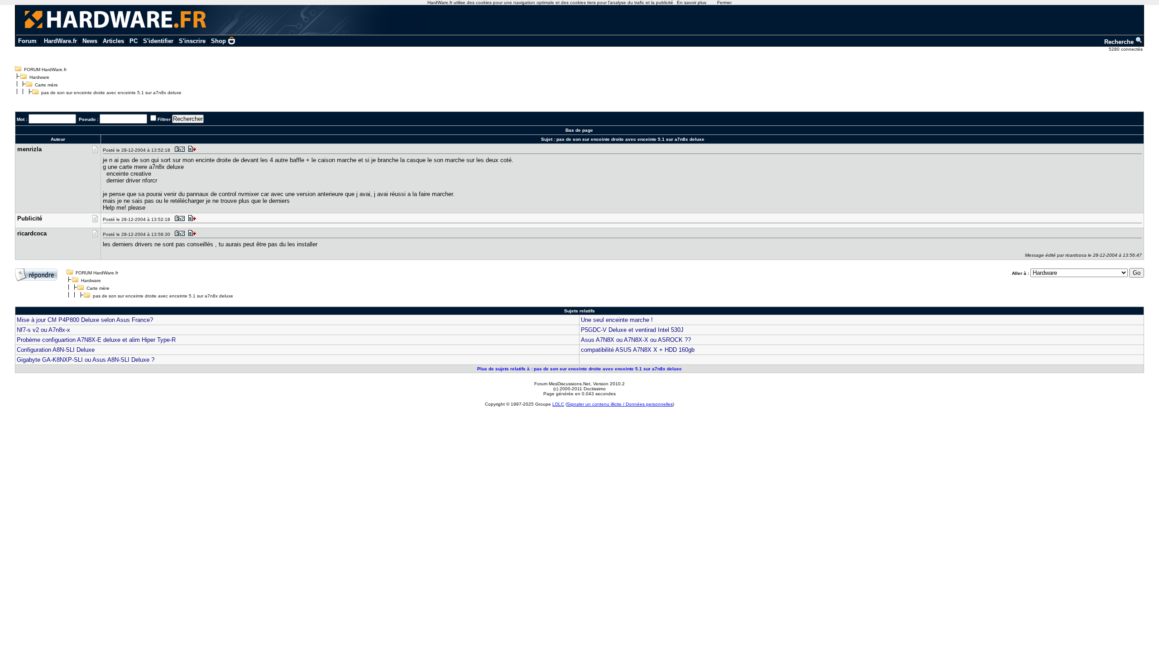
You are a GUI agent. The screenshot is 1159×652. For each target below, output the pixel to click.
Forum (27, 41)
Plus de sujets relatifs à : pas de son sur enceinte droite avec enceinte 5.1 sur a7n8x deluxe (579, 368)
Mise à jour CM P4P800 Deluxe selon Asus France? (85, 319)
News (89, 41)
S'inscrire (192, 41)
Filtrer (164, 119)
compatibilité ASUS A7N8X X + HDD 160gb (637, 349)
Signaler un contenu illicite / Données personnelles (620, 404)
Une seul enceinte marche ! (617, 319)
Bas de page (579, 130)
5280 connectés (1126, 49)
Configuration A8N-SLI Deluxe (56, 349)
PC (133, 41)
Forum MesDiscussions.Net (562, 383)
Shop (218, 41)
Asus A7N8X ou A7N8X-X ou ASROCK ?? (636, 339)
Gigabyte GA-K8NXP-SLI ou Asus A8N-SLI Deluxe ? (85, 359)
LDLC (558, 404)
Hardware (39, 77)
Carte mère (46, 84)
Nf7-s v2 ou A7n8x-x (43, 329)
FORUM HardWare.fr (45, 69)
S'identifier (158, 41)
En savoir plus (691, 2)
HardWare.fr (60, 41)
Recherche (1119, 41)
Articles (113, 41)
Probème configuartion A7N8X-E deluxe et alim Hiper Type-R (96, 339)
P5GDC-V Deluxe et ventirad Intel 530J (632, 329)
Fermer (724, 2)
